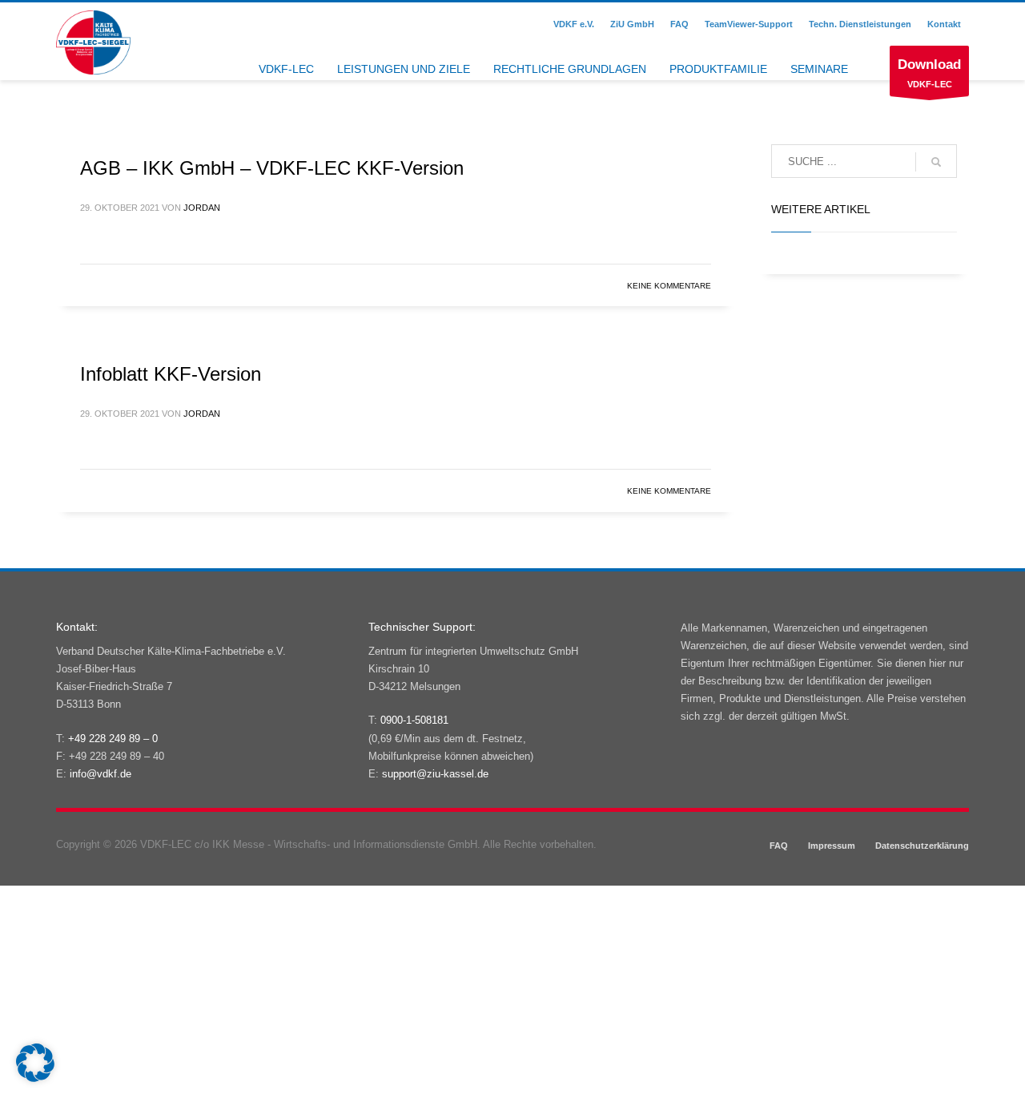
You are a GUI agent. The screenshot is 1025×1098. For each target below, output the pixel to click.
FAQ (679, 24)
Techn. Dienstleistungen (860, 24)
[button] (35, 1062)
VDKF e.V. (573, 24)
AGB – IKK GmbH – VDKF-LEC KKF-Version (272, 168)
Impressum (831, 845)
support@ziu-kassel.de (435, 774)
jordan (201, 207)
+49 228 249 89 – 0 (113, 739)
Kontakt (944, 24)
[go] (936, 162)
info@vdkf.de (100, 774)
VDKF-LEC (929, 73)
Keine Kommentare (669, 285)
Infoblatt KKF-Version (170, 374)
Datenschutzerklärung (922, 845)
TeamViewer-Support (749, 24)
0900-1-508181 (414, 720)
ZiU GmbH (632, 24)
